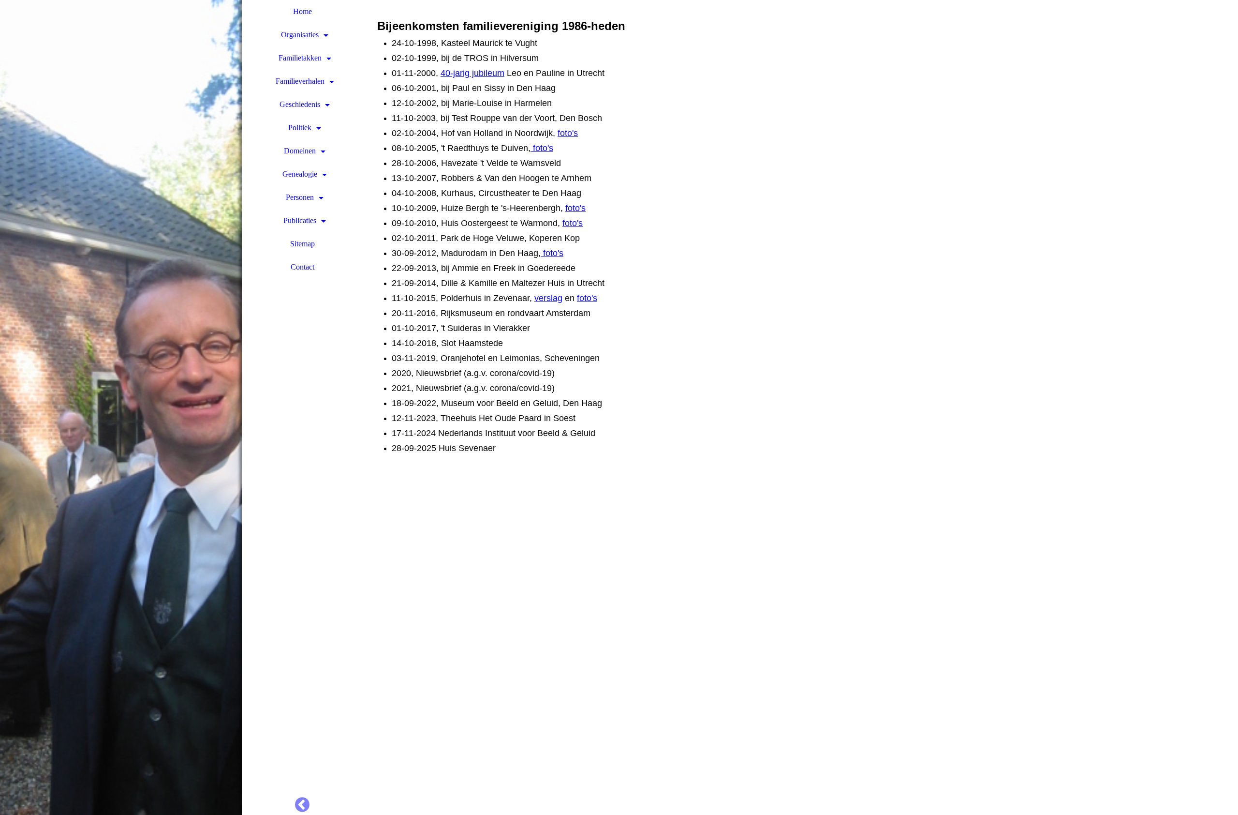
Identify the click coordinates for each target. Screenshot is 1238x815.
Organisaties (300, 34)
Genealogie (299, 174)
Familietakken (300, 58)
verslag (548, 298)
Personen (300, 197)
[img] (121, 407)
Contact (302, 267)
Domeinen (300, 151)
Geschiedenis (300, 104)
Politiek (299, 127)
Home (302, 11)
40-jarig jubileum (472, 73)
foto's (568, 133)
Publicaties (299, 220)
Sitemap (302, 244)
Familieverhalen (300, 81)
